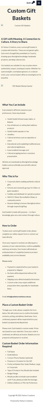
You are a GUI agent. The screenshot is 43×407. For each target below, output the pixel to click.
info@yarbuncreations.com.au (19, 297)
